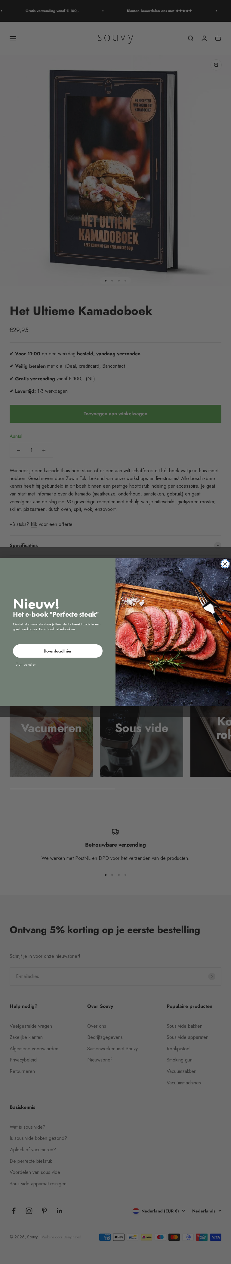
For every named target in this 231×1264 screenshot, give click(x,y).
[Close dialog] (225, 564)
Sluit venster (25, 664)
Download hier (58, 651)
